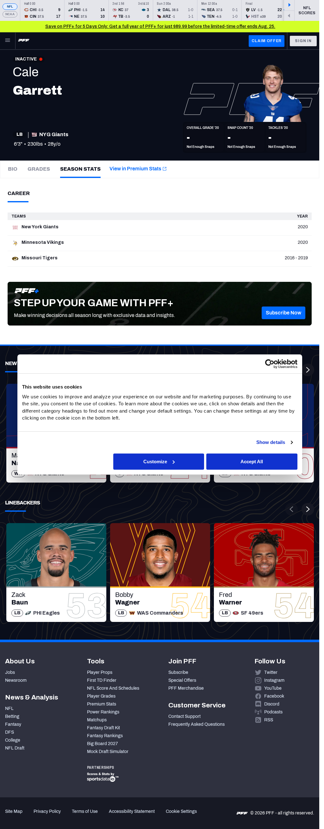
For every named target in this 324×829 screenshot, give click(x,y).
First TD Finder (101, 680)
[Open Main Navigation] (8, 41)
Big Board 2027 (102, 743)
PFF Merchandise (186, 688)
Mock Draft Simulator (107, 751)
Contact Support (184, 716)
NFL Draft (14, 748)
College (12, 740)
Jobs (10, 672)
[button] (283, 313)
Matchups (97, 720)
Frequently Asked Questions (196, 724)
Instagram (274, 680)
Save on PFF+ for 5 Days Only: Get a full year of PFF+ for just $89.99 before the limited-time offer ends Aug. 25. (160, 26)
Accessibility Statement (132, 811)
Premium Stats (101, 704)
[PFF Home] (23, 41)
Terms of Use (85, 811)
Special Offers (182, 680)
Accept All (251, 461)
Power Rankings (103, 712)
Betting (12, 716)
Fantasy (13, 724)
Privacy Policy (47, 811)
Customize (155, 461)
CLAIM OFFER (267, 41)
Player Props (99, 672)
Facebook (274, 696)
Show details (270, 442)
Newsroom (16, 680)
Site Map (13, 811)
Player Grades (101, 696)
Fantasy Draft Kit (103, 727)
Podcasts (273, 712)
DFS (9, 732)
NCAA (10, 14)
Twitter (270, 672)
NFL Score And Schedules (113, 688)
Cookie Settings (181, 811)
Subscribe (178, 672)
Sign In (303, 41)
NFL (10, 6)
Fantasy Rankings (105, 735)
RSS (268, 720)
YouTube (273, 688)
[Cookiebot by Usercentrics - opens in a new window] (269, 364)
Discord (271, 704)
